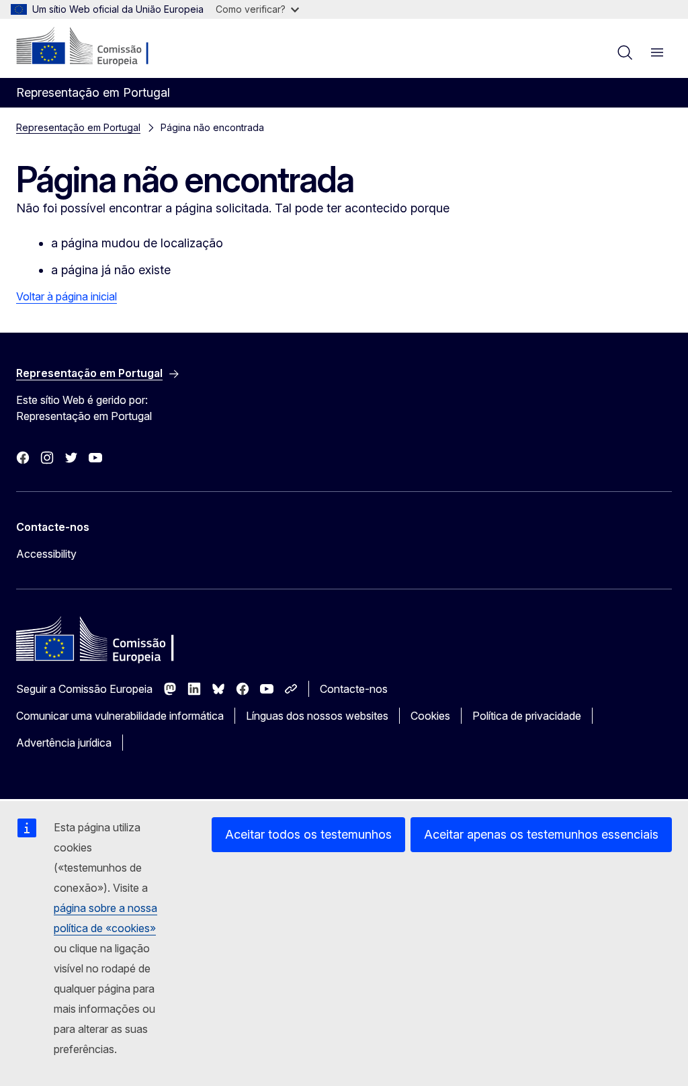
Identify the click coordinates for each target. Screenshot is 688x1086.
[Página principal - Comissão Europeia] (97, 47)
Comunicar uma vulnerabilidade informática (120, 715)
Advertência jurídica (64, 742)
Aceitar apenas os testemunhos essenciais (541, 834)
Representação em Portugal (78, 127)
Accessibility (46, 553)
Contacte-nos (354, 689)
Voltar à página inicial (66, 296)
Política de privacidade (526, 715)
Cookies (430, 715)
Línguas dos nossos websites (317, 715)
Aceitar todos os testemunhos (308, 834)
